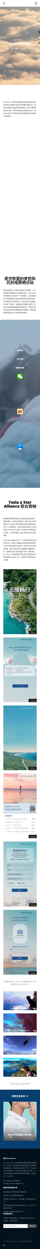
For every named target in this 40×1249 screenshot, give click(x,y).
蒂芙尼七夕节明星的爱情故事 (13, 1195)
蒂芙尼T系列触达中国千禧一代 (14, 1211)
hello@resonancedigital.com (13, 1183)
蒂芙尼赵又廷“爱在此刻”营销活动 (14, 1192)
